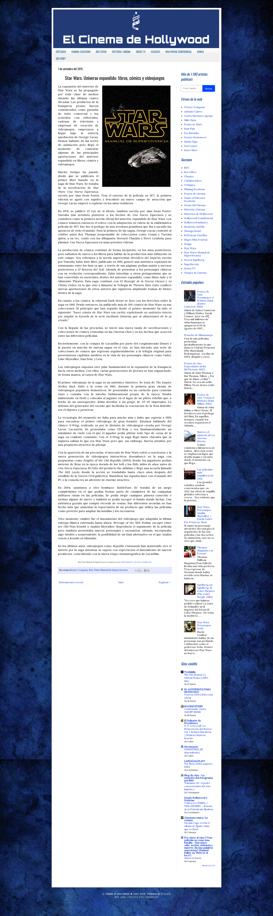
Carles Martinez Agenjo (198, 115)
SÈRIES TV (141, 52)
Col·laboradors (193, 180)
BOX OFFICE (101, 52)
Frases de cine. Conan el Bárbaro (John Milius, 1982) (205, 399)
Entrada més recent (71, 582)
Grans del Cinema (195, 205)
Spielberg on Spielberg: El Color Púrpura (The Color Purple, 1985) (206, 591)
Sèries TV (189, 268)
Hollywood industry (196, 222)
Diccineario (191, 746)
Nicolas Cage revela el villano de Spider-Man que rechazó (197, 826)
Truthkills (190, 672)
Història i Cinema (194, 209)
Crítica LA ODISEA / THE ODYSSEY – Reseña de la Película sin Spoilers (198, 806)
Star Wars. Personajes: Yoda (204, 625)
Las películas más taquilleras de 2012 (205, 474)
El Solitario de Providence (192, 722)
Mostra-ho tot (208, 865)
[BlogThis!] (139, 570)
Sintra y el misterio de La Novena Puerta (206, 436)
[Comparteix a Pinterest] (148, 570)
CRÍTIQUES (61, 52)
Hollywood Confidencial (198, 218)
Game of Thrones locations (194, 199)
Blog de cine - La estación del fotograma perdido (198, 778)
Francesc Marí (193, 124)
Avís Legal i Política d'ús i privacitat (136, 897)
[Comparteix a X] (142, 570)
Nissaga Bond (192, 231)
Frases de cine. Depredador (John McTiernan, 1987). (195, 366)
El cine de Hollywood (143, 562)
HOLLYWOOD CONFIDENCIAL (178, 52)
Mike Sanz (190, 120)
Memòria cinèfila (194, 226)
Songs (187, 243)
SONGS (200, 52)
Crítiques (189, 184)
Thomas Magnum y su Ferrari (205, 550)
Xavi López (190, 145)
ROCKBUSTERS (193, 706)
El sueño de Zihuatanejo (198, 335)
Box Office (190, 172)
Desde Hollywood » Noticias (195, 799)
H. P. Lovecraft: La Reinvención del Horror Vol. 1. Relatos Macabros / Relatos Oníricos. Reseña (198, 732)
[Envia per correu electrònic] (136, 570)
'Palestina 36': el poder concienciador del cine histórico (197, 786)
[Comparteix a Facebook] (145, 570)
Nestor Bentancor (195, 137)
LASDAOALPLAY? (127, 562)
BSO (186, 167)
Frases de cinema (194, 193)
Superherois (191, 264)
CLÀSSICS (155, 52)
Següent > (165, 582)
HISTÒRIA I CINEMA (121, 52)
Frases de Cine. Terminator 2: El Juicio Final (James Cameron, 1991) (199, 299)
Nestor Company (79, 570)
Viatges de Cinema (195, 272)
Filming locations (194, 189)
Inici (121, 582)
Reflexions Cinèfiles (195, 235)
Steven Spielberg (194, 259)
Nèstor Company (194, 107)
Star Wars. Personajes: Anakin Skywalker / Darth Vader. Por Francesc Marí (198, 514)
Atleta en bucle (193, 858)
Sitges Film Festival (195, 239)
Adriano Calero (193, 111)
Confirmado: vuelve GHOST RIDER (195, 711)
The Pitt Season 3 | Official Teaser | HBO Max (196, 678)
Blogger (166, 893)
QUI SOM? (61, 58)
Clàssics (189, 176)
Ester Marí (190, 150)
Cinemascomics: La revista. (196, 819)
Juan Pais (189, 128)
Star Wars (190, 248)
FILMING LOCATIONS (81, 52)
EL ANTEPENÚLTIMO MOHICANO (197, 690)
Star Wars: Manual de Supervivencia (108, 570)
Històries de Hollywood (198, 213)
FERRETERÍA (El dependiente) (193, 751)
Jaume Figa (190, 141)
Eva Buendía (191, 133)
